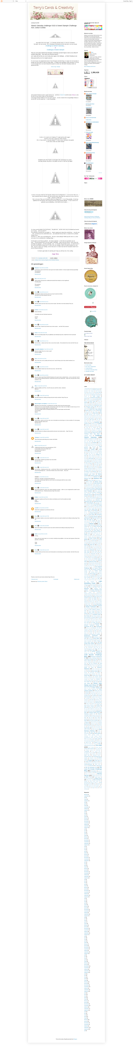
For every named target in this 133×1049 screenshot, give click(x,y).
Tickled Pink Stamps (88, 743)
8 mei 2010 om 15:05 (43, 324)
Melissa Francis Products (93, 600)
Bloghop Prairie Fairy (97, 415)
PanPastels (99, 626)
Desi (36, 445)
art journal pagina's (98, 398)
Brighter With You (92, 420)
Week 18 (91, 772)
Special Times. (98, 700)
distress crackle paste (88, 476)
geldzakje (86, 523)
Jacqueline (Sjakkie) (39, 349)
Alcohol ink (86, 396)
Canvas (97, 426)
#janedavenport (97, 388)
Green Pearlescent (96, 534)
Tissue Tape (98, 747)
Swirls (99, 730)
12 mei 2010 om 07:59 (44, 516)
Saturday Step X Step (96, 675)
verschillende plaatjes (93, 759)
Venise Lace (87, 755)
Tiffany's (95, 743)
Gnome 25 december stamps (90, 527)
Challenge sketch (88, 435)
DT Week (98, 489)
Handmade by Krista (90, 152)
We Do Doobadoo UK (91, 767)
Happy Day (91, 539)
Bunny (91, 422)
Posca (99, 644)
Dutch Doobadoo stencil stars (90, 493)
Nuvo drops (86, 622)
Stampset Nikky (92, 711)
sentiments (92, 680)
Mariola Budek (99, 593)
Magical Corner (97, 587)
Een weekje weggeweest (92, 497)
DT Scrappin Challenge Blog (89, 489)
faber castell (90, 505)
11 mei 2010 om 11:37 (41, 445)
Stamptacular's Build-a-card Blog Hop (90, 716)
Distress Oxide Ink (98, 480)
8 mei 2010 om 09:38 (43, 267)
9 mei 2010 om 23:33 (43, 375)
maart (85, 799)
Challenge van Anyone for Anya (90, 438)
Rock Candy (95, 668)
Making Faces (95, 591)
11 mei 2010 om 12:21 (43, 476)
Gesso (91, 523)
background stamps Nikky (91, 406)
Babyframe (91, 405)
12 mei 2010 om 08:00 (44, 525)
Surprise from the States (96, 728)
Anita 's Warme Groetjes (91, 93)
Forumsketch (99, 514)
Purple (99, 660)
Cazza (87, 427)
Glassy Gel (86, 525)
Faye (36, 358)
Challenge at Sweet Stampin (55, 50)
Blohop (97, 418)
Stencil (85, 720)
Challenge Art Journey (96, 430)
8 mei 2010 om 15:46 (42, 332)
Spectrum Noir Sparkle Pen (89, 702)
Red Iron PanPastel (93, 663)
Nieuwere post (34, 579)
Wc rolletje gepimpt (98, 765)
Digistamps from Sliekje (89, 474)
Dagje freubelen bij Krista (90, 462)
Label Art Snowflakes (97, 577)
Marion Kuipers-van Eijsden (41, 403)
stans (100, 716)
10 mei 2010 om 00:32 (42, 385)
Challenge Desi (94, 431)
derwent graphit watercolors (91, 470)
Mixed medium (92, 612)
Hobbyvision (98, 549)
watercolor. (86, 765)
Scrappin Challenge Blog (96, 677)
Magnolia (86, 588)
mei (85, 802)
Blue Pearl (92, 419)
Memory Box (92, 601)
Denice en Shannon (98, 468)
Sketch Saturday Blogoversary (90, 689)
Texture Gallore (97, 733)
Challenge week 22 (93, 440)
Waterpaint (91, 765)
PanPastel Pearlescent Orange (91, 625)
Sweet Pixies (94, 729)
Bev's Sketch (95, 411)
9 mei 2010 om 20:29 (48, 349)
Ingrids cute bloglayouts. (93, 556)
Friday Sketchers (94, 516)
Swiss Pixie (93, 732)
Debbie (36, 497)
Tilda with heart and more (89, 745)
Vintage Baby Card (98, 760)
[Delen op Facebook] (55, 258)
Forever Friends (93, 513)
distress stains (98, 481)
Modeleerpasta (99, 613)
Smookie (87, 693)
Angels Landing (96, 396)
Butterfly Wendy (87, 426)
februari (85, 794)
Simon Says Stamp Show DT (90, 686)
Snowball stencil (87, 695)
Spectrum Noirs (98, 702)
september (86, 796)
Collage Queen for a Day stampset (94, 445)
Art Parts (95, 400)
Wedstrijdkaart (93, 770)
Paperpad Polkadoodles (88, 629)
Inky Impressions (89, 558)
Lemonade (93, 579)
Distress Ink (97, 476)
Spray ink (88, 703)
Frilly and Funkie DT (96, 518)
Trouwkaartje (86, 751)
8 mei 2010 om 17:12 (43, 341)
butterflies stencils (94, 423)
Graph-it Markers (87, 531)
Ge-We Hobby (88, 365)
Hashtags (96, 539)
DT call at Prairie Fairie (97, 487)
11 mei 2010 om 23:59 (43, 497)
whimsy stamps (97, 777)
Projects (94, 660)
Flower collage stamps (92, 509)
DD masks (96, 464)
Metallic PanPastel (98, 605)
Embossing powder (98, 501)
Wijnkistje (85, 781)
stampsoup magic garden (96, 715)
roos (100, 668)
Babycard (86, 405)
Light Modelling (90, 581)
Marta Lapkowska (88, 595)
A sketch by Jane (91, 392)
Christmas (94, 442)
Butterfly (100, 423)
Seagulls (91, 679)
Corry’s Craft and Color (91, 117)
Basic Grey (90, 407)
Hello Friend (86, 545)
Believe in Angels (97, 407)
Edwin (91, 496)
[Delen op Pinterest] (56, 258)
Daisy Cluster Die (97, 463)
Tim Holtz (99, 745)
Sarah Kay (86, 675)
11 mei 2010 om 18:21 (44, 487)
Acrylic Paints (98, 392)
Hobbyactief (92, 549)
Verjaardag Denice (96, 755)
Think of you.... (89, 742)
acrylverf (100, 393)
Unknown (37, 437)
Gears (99, 520)
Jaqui (100, 561)
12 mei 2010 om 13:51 (42, 533)
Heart (101, 539)
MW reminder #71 (95, 618)
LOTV (86, 586)
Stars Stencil (97, 717)
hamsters (85, 538)
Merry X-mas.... (88, 604)
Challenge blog (87, 431)
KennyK (90, 574)
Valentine (99, 752)
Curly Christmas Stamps (88, 459)
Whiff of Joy (89, 777)
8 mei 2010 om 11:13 (43, 292)
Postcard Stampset (87, 646)
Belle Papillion (93, 410)
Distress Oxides (89, 481)
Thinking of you (97, 742)
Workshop (99, 783)
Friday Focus (86, 516)
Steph (97, 724)
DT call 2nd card (88, 487)
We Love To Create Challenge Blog (93, 769)
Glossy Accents (97, 526)
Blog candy (95, 413)
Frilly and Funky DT (88, 519)
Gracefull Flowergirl (87, 530)
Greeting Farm (86, 535)
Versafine (86, 757)
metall (94, 604)
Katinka (36, 309)
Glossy (90, 526)
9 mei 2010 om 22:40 (41, 358)
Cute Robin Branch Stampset (97, 461)
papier (91, 630)
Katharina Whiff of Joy (93, 573)
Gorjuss (91, 529)
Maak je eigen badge (88, 336)
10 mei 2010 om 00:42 (44, 395)
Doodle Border (89, 483)
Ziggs (93, 787)
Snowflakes (88, 698)
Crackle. (100, 450)
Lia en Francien (99, 579)
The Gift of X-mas (99, 741)
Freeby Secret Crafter (97, 515)
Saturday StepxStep (88, 676)
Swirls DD (86, 732)
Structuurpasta (98, 726)
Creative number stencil (93, 457)
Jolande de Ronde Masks (96, 564)
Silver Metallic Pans (88, 681)
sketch (99, 686)
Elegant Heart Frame (91, 498)
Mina (36, 385)
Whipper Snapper (87, 778)
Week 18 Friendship (98, 772)
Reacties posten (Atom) (42, 581)
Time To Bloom (91, 747)
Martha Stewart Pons (97, 595)
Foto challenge (88, 515)
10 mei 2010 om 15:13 (52, 403)
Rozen (98, 672)
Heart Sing (94, 540)
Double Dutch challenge (91, 485)
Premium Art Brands (88, 653)
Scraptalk (86, 679)
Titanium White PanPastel (89, 748)
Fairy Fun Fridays (98, 505)
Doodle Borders (97, 483)
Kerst (95, 574)
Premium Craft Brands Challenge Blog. (93, 654)
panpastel (97, 623)
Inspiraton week (87, 560)
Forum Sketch (92, 514)
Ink (100, 556)
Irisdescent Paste (92, 561)
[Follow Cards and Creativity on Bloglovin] (88, 212)
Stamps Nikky (91, 707)
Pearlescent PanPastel (95, 634)
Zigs (97, 787)
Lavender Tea (86, 579)
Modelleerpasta (88, 614)
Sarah (99, 673)
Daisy (91, 463)
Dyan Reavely (97, 494)
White (93, 778)
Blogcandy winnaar (87, 415)
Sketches (87, 691)
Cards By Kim (89, 107)
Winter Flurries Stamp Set (95, 781)
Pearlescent (86, 634)
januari (85, 819)
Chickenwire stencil (87, 442)
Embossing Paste (88, 501)
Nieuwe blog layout (91, 619)
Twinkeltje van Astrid (89, 371)
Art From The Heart (90, 103)
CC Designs (93, 427)
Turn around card (96, 751)
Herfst (90, 547)
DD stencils (91, 466)
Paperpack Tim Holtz (96, 627)
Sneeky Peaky (93, 693)
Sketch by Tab (87, 687)
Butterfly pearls (89, 424)
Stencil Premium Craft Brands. (96, 721)
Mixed (97, 610)
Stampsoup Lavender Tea (89, 713)
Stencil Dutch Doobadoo (93, 720)
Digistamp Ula (97, 472)
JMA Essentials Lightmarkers (94, 562)
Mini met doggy (91, 610)
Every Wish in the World (93, 503)
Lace (98, 578)
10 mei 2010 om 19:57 (44, 418)
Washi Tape (97, 764)
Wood (95, 783)
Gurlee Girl (62, 94)
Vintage (90, 760)
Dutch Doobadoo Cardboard (95, 492)
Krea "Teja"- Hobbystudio (90, 366)
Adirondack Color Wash (95, 394)
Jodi (89, 564)
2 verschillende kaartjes (94, 389)
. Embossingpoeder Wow (88, 388)
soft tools (92, 699)
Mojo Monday (86, 615)
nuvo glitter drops (94, 622)
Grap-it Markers (97, 530)
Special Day (92, 700)
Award (85, 402)
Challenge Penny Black (96, 432)
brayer (85, 420)
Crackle (93, 449)
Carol (101, 426)
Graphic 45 (86, 534)
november (86, 807)
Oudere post (76, 579)
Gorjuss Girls (97, 529)
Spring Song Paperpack (96, 703)
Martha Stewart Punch (88, 596)
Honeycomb (86, 553)
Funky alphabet (92, 520)
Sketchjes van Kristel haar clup (96, 691)
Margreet (37, 267)
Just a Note (98, 565)
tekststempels (86, 733)
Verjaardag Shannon (88, 756)
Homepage (55, 579)
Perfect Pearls (98, 639)
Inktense (100, 557)
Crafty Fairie (88, 119)
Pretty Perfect (95, 659)
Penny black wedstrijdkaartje (89, 639)
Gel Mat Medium (96, 522)
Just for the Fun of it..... (88, 566)
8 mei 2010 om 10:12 (41, 278)
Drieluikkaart (100, 485)
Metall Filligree (99, 604)
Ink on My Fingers (90, 163)
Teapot (99, 732)
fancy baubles (88, 506)
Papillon (95, 630)
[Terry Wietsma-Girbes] (84, 334)
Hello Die (99, 544)
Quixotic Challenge (87, 662)
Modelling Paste (96, 614)
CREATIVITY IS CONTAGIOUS (92, 122)
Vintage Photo (88, 761)
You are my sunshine (95, 786)
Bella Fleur (86, 409)
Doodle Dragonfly (87, 484)
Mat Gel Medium (93, 597)
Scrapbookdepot (88, 368)
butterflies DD (86, 423)
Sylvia (36, 533)
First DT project (92, 507)
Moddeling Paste (92, 613)
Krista (36, 332)
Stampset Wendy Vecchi (94, 712)
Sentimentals (86, 680)
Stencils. (92, 724)
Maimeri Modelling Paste (96, 589)
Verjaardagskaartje (97, 756)
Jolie (85, 565)
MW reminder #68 (87, 618)
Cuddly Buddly (90, 458)
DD (91, 464)
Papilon (91, 631)
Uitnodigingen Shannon (88, 752)
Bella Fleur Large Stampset (96, 409)
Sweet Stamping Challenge (93, 730)
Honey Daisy (94, 551)
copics (94, 448)
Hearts (85, 544)
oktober (85, 808)
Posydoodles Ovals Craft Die (94, 647)
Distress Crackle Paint (95, 475)
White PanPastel (96, 779)
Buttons (92, 426)
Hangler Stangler (93, 538)
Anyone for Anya (94, 397)
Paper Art (88, 627)
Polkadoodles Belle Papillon (91, 644)
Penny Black (96, 638)
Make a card (88, 591)
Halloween (98, 536)
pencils (90, 638)
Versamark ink (92, 757)
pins (96, 642)
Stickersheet (90, 725)
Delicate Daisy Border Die (92, 467)
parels (95, 631)
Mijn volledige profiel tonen (90, 66)
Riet (36, 278)
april (85, 803)
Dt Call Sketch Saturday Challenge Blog (93, 488)
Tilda (99, 743)
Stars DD (91, 717)
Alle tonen (100, 172)
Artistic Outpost (93, 401)
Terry (36, 292)
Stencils (87, 722)
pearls (85, 638)
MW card (99, 617)
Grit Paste (93, 535)
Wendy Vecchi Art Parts (97, 775)
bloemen (90, 413)
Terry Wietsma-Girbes (88, 333)
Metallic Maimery (89, 605)
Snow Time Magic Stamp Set (94, 694)
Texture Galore (97, 738)
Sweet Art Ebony (87, 729)
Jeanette (85, 562)
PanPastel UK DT (88, 626)
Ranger (94, 662)
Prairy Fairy (92, 650)
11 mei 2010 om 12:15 (44, 457)
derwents (99, 470)
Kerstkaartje (92, 575)
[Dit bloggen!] (52, 258)
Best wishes (88, 411)
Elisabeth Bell (99, 498)
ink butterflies (86, 557)
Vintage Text (95, 761)
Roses (89, 671)
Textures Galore (94, 739)
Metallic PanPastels (91, 606)
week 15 (86, 772)
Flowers (95, 510)
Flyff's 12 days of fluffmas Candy (95, 511)
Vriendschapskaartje (88, 764)
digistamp (94, 471)
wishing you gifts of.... (95, 782)
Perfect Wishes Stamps (89, 642)
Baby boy (96, 402)
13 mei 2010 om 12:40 (44, 550)
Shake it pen (98, 680)
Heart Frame (88, 540)
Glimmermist (92, 525)
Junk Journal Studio (91, 565)
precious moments (96, 651)
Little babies (93, 584)
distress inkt (98, 478)
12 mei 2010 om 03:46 (43, 507)
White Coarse (98, 778)
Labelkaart (93, 578)
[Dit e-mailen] (51, 258)
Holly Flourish (87, 551)
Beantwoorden (38, 274)
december (86, 821)
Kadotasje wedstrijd (96, 569)
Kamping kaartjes (87, 570)
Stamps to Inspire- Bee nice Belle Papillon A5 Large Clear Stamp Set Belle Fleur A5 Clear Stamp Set (93, 708)
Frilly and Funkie (89, 132)
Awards (91, 402)
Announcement (87, 397)
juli (84, 797)
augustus (86, 800)
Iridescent (94, 560)
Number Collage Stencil (96, 621)
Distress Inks (87, 478)
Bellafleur (87, 410)
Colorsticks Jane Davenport (90, 446)
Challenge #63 (87, 430)
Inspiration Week (97, 558)
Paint (92, 623)
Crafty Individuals (92, 455)
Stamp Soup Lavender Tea (89, 704)
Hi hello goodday (96, 547)
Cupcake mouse (98, 458)
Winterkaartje (86, 782)
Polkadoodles (99, 643)
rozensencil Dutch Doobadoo (90, 673)
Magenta (90, 587)
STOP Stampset (90, 726)
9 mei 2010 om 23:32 (43, 366)
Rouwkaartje (92, 672)
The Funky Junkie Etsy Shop (91, 369)
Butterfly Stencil (97, 424)
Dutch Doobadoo (88, 491)
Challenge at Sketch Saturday (54, 46)
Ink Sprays (92, 557)
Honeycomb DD (94, 553)
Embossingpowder (90, 502)
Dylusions (86, 496)
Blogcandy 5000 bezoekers (94, 414)
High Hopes (92, 548)
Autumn (99, 401)
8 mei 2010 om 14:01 (43, 309)
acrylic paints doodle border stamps (90, 393)
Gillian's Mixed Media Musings (92, 142)
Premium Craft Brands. (92, 658)
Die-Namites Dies (87, 471)
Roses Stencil (95, 671)
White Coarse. (89, 779)
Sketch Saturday (96, 687)
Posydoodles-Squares (88, 648)
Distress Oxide (91, 480)
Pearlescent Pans (88, 637)
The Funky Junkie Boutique (89, 741)
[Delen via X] (53, 258)
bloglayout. (92, 418)
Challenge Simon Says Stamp (92, 433)
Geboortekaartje (87, 522)
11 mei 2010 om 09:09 (44, 437)
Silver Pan (95, 681)
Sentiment (98, 679)
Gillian (99, 523)
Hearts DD (92, 544)
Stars (85, 717)
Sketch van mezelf (98, 690)
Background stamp (98, 405)
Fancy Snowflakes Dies (97, 506)
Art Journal (91, 398)
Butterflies (96, 422)
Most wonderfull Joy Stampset (90, 617)
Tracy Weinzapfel (99, 748)
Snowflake (94, 695)
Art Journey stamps (89, 400)
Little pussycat (99, 584)
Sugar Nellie (87, 728)
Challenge (98, 428)
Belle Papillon (99, 410)
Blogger (75, 1039)
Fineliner (85, 507)
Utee (95, 752)
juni (85, 830)
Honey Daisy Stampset (96, 552)
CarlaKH (37, 507)
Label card (86, 578)
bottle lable (98, 419)
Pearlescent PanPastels (91, 635)
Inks (96, 557)
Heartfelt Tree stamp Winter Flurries (94, 543)
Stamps (85, 707)
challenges (98, 441)
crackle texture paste (94, 450)
